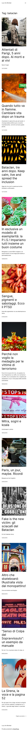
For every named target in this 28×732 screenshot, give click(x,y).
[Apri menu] (25, 3)
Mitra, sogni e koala (11, 423)
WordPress (16, 729)
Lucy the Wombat (6, 3)
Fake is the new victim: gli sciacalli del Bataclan (13, 524)
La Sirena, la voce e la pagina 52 (13, 694)
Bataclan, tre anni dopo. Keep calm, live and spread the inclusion (13, 175)
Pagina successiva (21, 716)
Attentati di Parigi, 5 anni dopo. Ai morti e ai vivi (13, 55)
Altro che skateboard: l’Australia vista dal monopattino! (14, 580)
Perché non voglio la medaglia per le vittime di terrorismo (13, 361)
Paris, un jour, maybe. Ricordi (12, 472)
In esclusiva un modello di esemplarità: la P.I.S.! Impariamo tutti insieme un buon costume (14, 238)
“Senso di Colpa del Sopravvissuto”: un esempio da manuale (13, 638)
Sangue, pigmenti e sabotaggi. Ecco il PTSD (13, 301)
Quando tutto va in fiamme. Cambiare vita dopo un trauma (13, 111)
